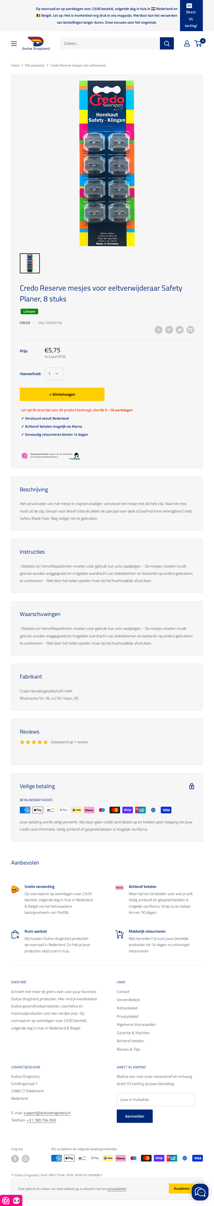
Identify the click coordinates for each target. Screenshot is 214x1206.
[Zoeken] (167, 43)
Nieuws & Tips (128, 1049)
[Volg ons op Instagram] (26, 1159)
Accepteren (181, 1188)
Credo (25, 322)
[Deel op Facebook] (158, 330)
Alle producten (35, 65)
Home (15, 65)
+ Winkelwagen (62, 394)
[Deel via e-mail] (190, 330)
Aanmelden (134, 1116)
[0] (198, 43)
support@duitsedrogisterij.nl (47, 1113)
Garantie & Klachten (133, 1033)
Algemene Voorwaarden (136, 1024)
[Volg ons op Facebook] (15, 1159)
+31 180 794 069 (41, 1120)
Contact (123, 991)
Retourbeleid (127, 1008)
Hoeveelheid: (30, 374)
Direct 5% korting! (191, 18)
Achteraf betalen (130, 1041)
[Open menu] (14, 43)
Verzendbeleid (128, 999)
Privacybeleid (127, 1016)
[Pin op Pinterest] (169, 330)
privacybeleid (117, 1188)
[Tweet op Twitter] (180, 330)
